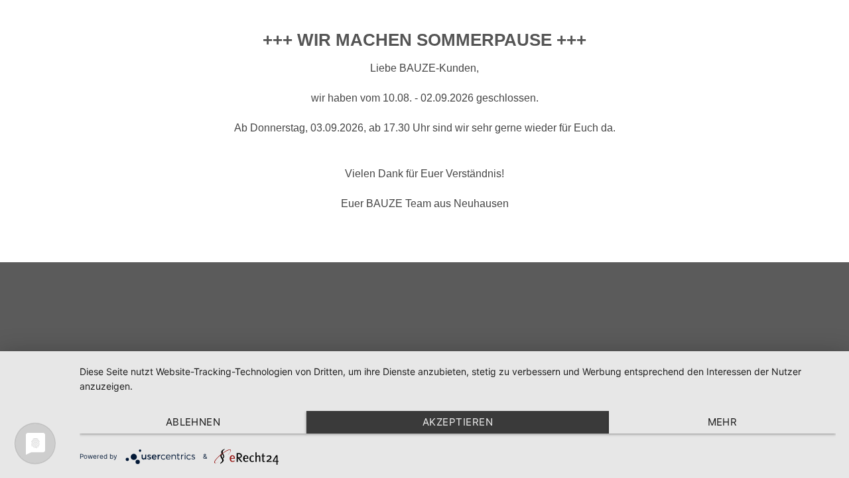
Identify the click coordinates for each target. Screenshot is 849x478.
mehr (723, 422)
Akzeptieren (458, 422)
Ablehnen (193, 422)
